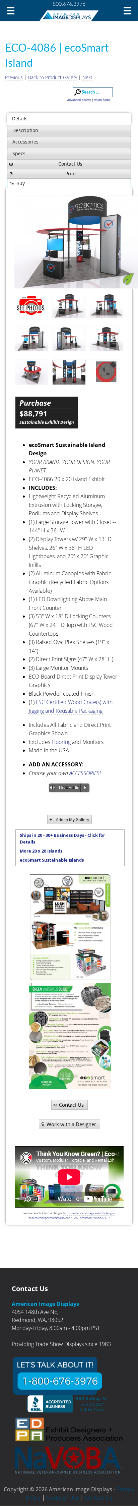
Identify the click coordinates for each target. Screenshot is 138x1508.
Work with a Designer (71, 1124)
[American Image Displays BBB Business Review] (69, 1403)
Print (70, 173)
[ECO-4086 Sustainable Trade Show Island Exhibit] (31, 305)
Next (87, 77)
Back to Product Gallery (52, 77)
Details (19, 118)
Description (25, 130)
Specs (18, 153)
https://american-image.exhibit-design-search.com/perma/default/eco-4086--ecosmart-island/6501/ (71, 1215)
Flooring (61, 742)
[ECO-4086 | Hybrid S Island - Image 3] (76, 242)
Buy (20, 183)
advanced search (79, 100)
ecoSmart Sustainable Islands (52, 860)
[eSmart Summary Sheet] (70, 927)
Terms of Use (62, 1497)
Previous (14, 77)
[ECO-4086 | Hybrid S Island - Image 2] (106, 305)
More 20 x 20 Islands (41, 851)
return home (102, 100)
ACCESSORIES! (85, 773)
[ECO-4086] (69, 305)
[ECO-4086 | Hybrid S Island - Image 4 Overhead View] (106, 372)
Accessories (25, 141)
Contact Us (70, 164)
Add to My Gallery (72, 819)
